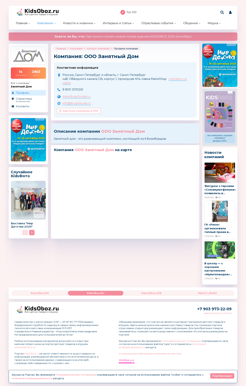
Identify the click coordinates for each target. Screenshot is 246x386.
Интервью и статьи (117, 23)
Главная (22, 23)
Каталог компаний (98, 48)
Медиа (213, 23)
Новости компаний (214, 154)
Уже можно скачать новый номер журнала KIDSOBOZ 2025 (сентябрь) (123, 36)
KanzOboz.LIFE (152, 293)
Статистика (24, 99)
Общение (190, 23)
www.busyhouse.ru (76, 96)
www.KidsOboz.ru (24, 347)
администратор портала (218, 313)
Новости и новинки (78, 23)
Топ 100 (131, 12)
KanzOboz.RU (40, 293)
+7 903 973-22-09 (214, 309)
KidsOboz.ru (31, 353)
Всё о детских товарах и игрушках (41, 14)
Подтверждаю (222, 376)
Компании (45, 23)
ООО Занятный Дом (123, 131)
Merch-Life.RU (207, 293)
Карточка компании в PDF (81, 111)
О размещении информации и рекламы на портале (150, 353)
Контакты (22, 106)
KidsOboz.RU (95, 293)
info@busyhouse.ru (76, 103)
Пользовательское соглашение (181, 340)
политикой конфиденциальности (32, 378)
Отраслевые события (157, 23)
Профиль (22, 92)
